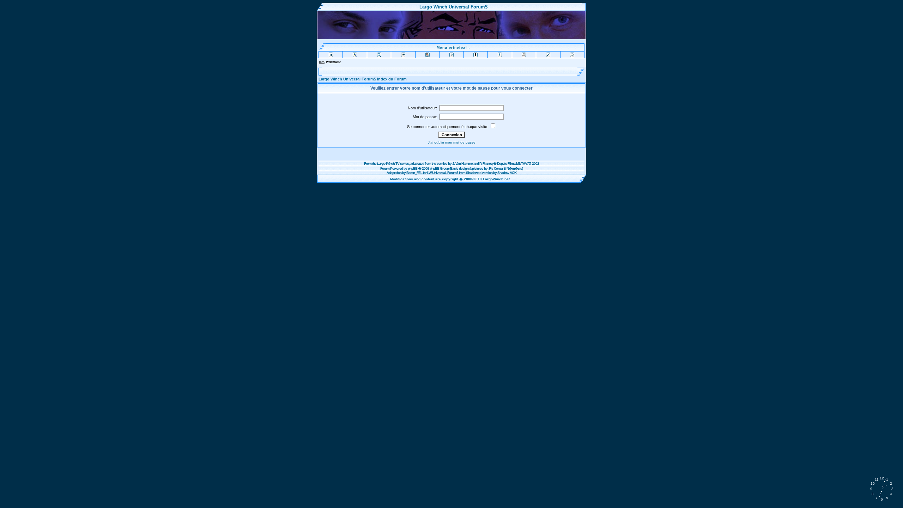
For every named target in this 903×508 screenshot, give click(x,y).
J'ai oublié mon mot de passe (451, 142)
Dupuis (502, 163)
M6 (518, 163)
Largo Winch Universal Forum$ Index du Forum (363, 79)
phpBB (412, 168)
